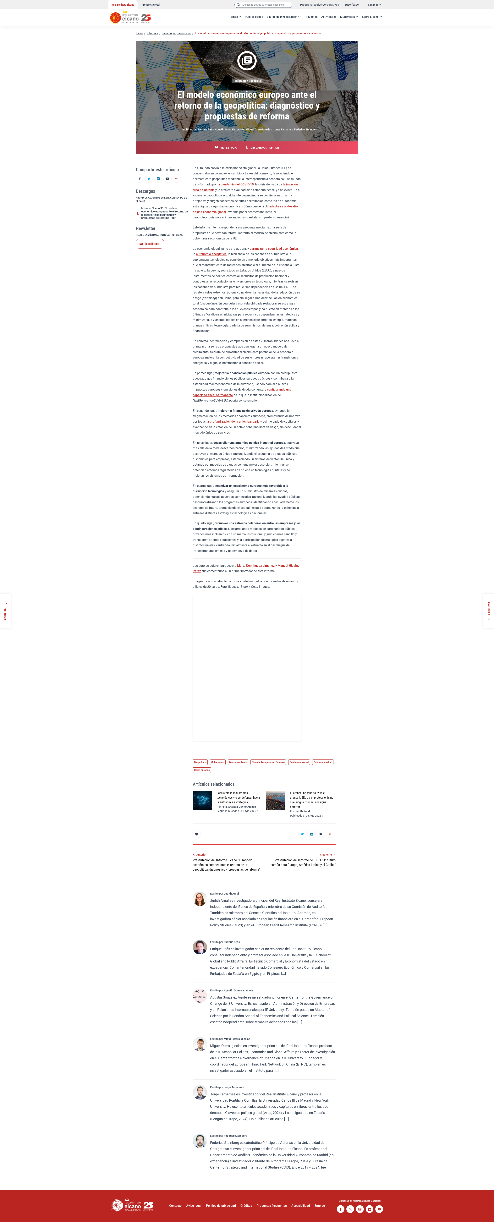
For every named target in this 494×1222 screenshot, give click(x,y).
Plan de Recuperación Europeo (268, 762)
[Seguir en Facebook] (340, 1209)
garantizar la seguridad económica (274, 248)
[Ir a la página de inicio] (134, 15)
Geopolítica (200, 762)
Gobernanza (217, 762)
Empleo (320, 1206)
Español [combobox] (373, 4)
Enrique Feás (206, 129)
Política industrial (323, 762)
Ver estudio (228, 147)
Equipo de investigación (282, 16)
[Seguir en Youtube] (379, 1209)
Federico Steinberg (305, 129)
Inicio (139, 33)
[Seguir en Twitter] (350, 1209)
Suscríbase (352, 4)
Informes (152, 33)
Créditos (246, 1206)
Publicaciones (254, 16)
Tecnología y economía (176, 33)
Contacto (175, 1206)
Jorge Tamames (283, 129)
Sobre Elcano (370, 16)
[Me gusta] (196, 834)
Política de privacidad (221, 1206)
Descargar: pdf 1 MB (265, 147)
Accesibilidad (300, 1206)
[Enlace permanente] (177, 178)
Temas (233, 16)
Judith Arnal (189, 129)
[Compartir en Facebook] (140, 178)
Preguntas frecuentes (272, 1206)
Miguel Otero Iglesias (259, 129)
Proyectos (311, 16)
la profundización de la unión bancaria (233, 421)
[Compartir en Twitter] (149, 178)
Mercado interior (238, 762)
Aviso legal (193, 1206)
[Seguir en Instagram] (360, 1209)
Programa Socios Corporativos (319, 4)
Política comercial (299, 762)
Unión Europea (202, 770)
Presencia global (151, 4)
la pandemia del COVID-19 (235, 184)
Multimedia (347, 16)
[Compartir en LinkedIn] (158, 178)
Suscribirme (152, 244)
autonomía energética (211, 254)
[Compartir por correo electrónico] (167, 178)
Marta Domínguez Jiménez (256, 565)
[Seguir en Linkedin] (369, 1209)
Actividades (328, 16)
